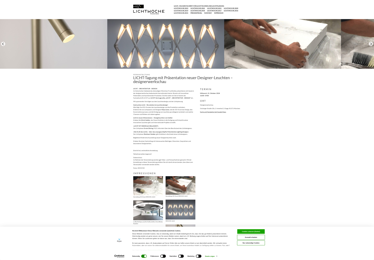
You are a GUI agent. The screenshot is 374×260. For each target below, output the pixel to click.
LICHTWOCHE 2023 (181, 8)
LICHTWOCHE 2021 (214, 8)
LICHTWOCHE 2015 (181, 13)
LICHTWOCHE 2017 (214, 10)
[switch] (163, 256)
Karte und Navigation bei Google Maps (213, 112)
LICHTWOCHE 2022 (198, 8)
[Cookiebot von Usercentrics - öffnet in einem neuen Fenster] (119, 256)
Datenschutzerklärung (156, 250)
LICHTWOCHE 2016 (231, 10)
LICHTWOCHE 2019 (181, 10)
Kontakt (208, 13)
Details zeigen (210, 256)
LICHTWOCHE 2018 (198, 10)
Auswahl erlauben (251, 237)
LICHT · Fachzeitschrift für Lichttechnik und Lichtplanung (199, 6)
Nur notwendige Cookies (251, 243)
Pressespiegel (196, 13)
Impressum (176, 250)
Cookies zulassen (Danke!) (251, 231)
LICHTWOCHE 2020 (231, 8)
